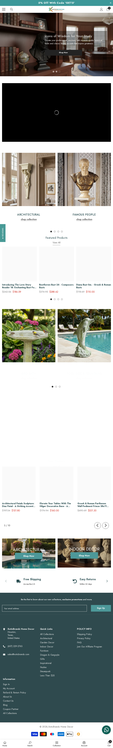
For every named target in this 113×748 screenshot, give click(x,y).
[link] (28, 179)
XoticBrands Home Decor (60, 726)
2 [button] (56, 71)
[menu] (3, 9)
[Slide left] (97, 525)
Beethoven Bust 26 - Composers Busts (56, 286)
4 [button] (62, 231)
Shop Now (63, 52)
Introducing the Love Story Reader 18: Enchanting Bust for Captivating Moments (18, 286)
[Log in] (101, 9)
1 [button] (53, 71)
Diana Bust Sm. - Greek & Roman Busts (93, 286)
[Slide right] (105, 525)
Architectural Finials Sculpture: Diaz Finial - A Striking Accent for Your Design (18, 505)
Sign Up (101, 608)
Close (111, 3)
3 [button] (59, 71)
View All (56, 242)
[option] (56, 44)
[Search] (11, 9)
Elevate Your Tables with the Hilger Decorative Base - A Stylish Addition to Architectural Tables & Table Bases (55, 505)
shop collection (29, 219)
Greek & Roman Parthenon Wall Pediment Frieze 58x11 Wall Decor (92, 505)
